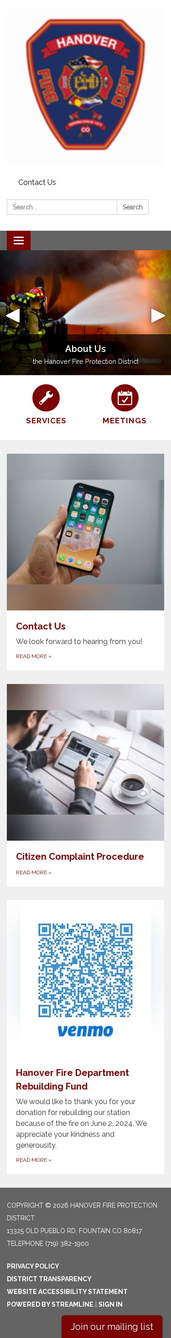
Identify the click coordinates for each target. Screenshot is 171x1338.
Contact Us (37, 182)
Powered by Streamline (50, 1304)
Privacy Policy (33, 1266)
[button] (13, 312)
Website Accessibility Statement (67, 1291)
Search (133, 207)
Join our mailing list (112, 1326)
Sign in (110, 1304)
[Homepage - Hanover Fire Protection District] (85, 87)
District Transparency (49, 1279)
